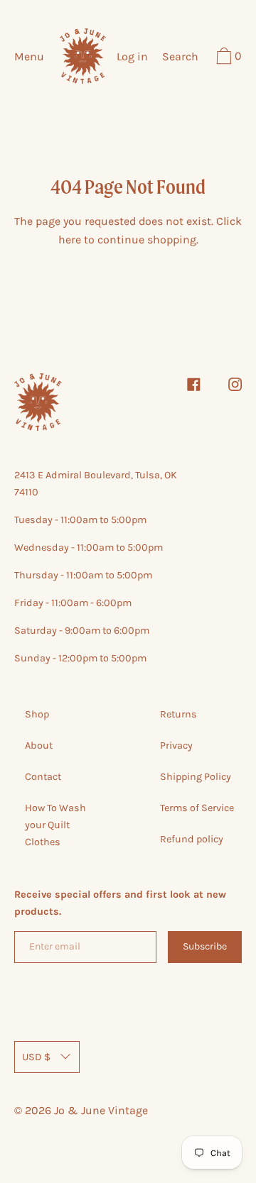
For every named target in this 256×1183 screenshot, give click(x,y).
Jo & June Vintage (101, 1110)
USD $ (36, 1057)
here (69, 239)
